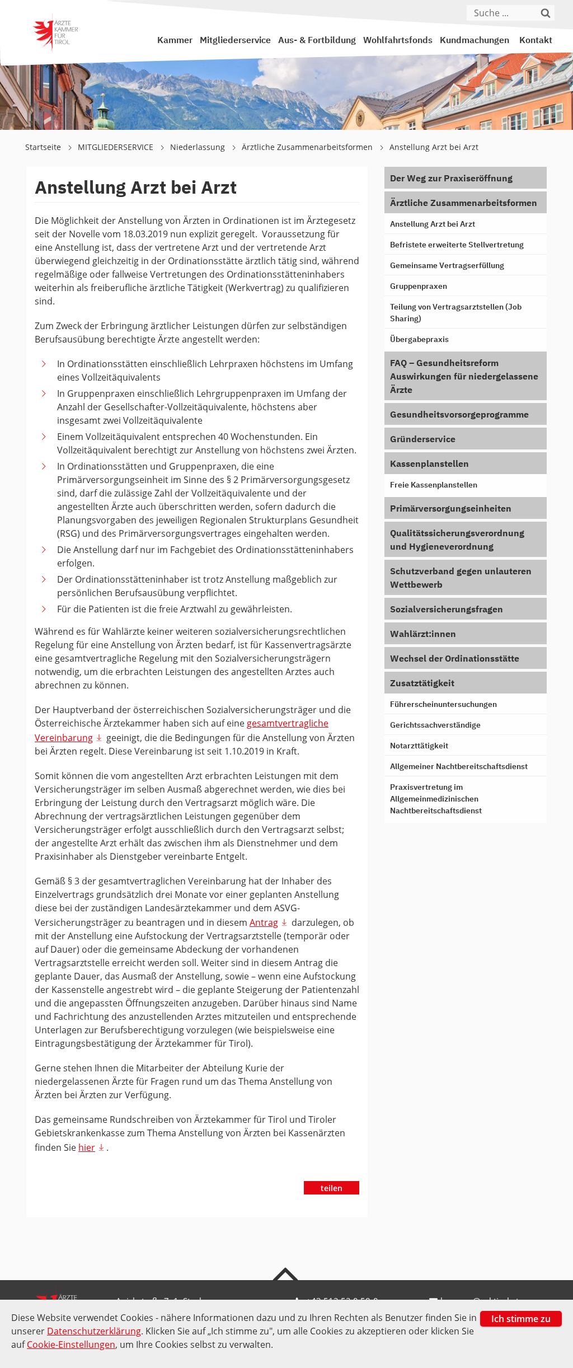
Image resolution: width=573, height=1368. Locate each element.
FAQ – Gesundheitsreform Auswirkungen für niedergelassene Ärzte (464, 377)
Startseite (44, 147)
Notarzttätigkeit (419, 746)
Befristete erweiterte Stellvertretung (457, 245)
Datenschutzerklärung (94, 1331)
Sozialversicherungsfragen (446, 610)
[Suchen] (548, 13)
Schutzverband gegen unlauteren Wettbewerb (461, 579)
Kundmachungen (474, 40)
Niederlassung (198, 147)
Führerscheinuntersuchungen (443, 705)
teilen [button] (331, 1188)
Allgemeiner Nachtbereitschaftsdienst (459, 767)
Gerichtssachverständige (435, 725)
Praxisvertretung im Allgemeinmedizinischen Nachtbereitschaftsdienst (436, 799)
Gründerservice (422, 439)
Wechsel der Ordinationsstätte (454, 659)
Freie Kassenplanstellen (433, 485)
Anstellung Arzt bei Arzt (433, 147)
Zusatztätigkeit (422, 684)
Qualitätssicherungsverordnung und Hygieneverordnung (457, 541)
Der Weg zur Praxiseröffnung (451, 179)
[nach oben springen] (287, 1273)
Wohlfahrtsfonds (398, 40)
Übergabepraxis (419, 340)
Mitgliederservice (235, 40)
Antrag (264, 922)
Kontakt (535, 40)
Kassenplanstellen (429, 464)
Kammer (174, 40)
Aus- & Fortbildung (317, 40)
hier (86, 1147)
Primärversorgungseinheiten (450, 509)
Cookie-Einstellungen (71, 1344)
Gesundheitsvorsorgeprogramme (459, 415)
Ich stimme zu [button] (521, 1319)
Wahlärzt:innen (423, 634)
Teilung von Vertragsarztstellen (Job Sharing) (456, 313)
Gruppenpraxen (418, 287)
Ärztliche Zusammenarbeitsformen (308, 147)
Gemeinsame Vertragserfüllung (447, 266)
